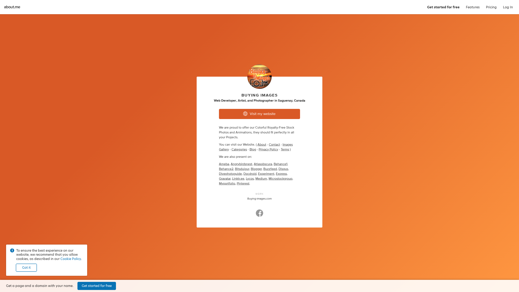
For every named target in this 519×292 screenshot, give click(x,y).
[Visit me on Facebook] (259, 215)
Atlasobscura (263, 164)
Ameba (224, 164)
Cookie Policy (70, 259)
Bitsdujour (242, 169)
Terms (285, 149)
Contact (274, 144)
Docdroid (249, 173)
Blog (253, 149)
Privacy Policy (268, 149)
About (261, 144)
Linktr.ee (238, 178)
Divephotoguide (230, 173)
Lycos (250, 178)
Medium (261, 178)
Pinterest (243, 183)
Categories (239, 149)
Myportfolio (227, 183)
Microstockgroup (280, 178)
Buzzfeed (270, 169)
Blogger (256, 169)
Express (281, 173)
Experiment (266, 173)
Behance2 (226, 169)
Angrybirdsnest (241, 164)
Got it (26, 267)
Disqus (283, 169)
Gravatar (225, 178)
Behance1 (280, 164)
